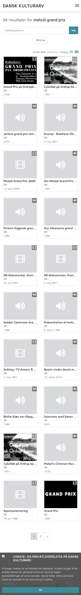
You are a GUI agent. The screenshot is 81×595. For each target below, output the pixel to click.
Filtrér (39, 40)
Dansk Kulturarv (23, 5)
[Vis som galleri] (75, 51)
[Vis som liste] (70, 51)
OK (40, 590)
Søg (73, 30)
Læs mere (8, 583)
